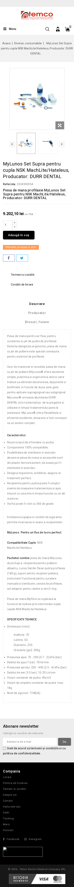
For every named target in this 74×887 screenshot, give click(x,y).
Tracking (8, 818)
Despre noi (10, 794)
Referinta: (9, 184)
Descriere (37, 304)
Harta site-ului (12, 806)
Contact (8, 800)
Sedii (6, 812)
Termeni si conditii (14, 788)
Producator (37, 313)
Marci (6, 824)
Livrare (7, 777)
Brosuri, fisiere (37, 322)
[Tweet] (22, 258)
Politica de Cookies (15, 783)
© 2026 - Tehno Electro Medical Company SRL (37, 869)
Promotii (8, 830)
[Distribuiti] (9, 258)
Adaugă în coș (18, 235)
